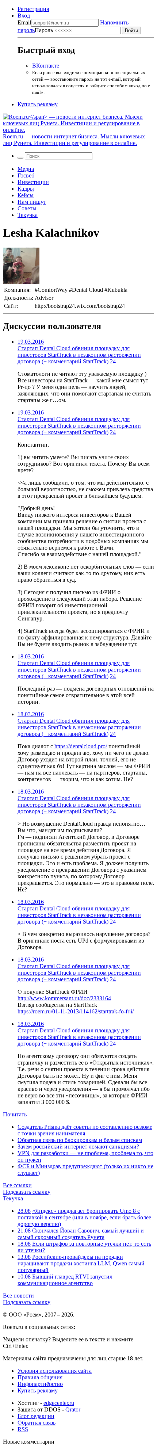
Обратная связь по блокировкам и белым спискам (80, 1140)
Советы (27, 208)
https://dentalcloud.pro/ (80, 746)
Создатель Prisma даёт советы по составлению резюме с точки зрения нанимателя (85, 1130)
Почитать (15, 1114)
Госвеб (26, 175)
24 (113, 361)
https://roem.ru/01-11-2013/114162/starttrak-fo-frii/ (76, 1011)
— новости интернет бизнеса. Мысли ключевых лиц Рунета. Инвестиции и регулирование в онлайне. (74, 139)
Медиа (26, 169)
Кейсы (26, 195)
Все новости (18, 1295)
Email (24, 22)
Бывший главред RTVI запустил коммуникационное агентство (65, 1279)
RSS (23, 1429)
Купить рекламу (38, 104)
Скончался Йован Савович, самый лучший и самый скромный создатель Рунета (81, 1233)
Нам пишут (32, 202)
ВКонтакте (45, 65)
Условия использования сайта (55, 1371)
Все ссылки (17, 1185)
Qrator (72, 1409)
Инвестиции (33, 182)
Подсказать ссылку (26, 1192)
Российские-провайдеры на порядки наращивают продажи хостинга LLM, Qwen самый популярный (81, 1263)
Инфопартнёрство (40, 1384)
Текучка (28, 215)
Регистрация (33, 9)
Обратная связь (36, 1423)
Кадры (26, 189)
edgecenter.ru (58, 1403)
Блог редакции (36, 1416)
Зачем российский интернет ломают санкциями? (78, 1146)
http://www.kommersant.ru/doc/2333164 (64, 998)
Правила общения (40, 1377)
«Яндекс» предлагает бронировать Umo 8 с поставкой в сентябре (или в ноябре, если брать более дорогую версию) (84, 1217)
